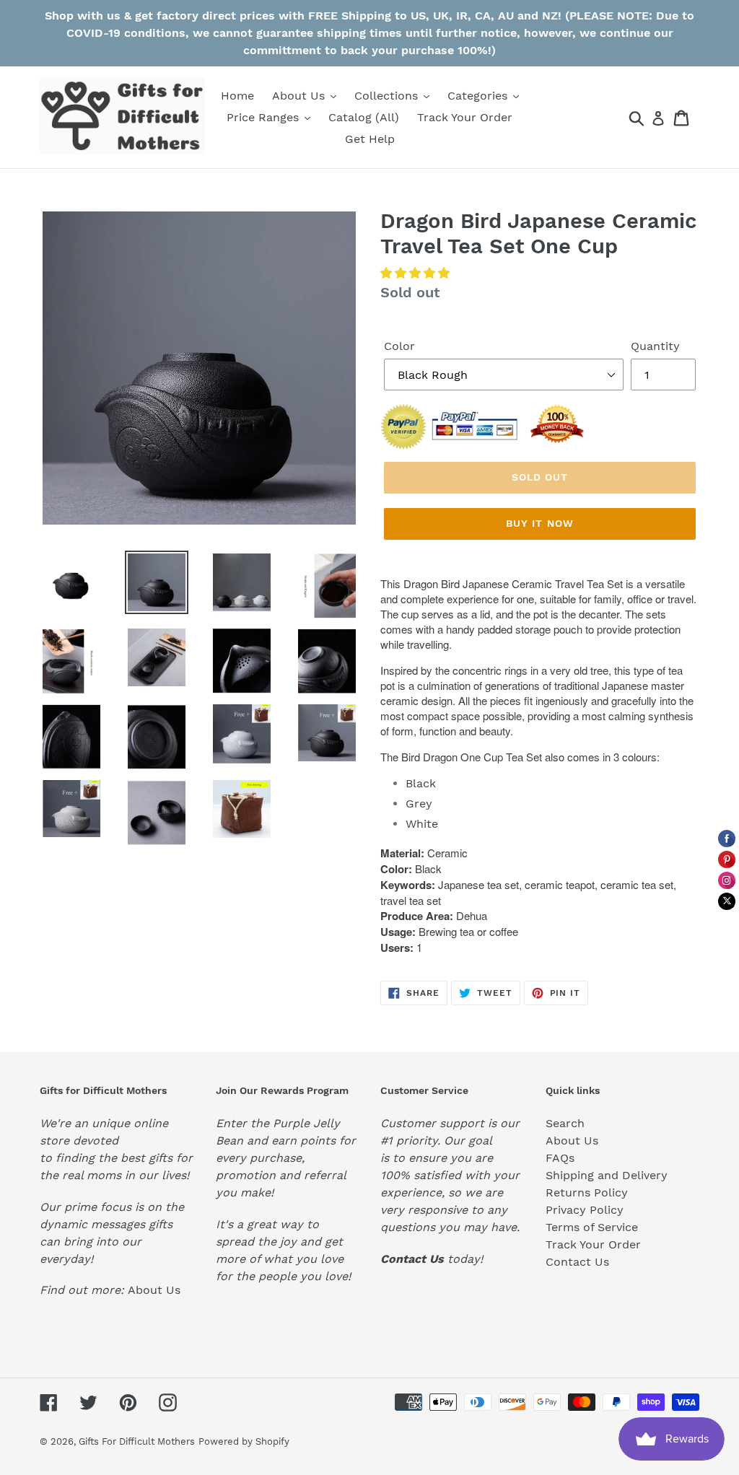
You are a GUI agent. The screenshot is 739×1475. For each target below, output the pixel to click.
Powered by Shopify (243, 1441)
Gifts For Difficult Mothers (137, 1441)
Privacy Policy (585, 1210)
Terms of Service (592, 1227)
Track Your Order (593, 1244)
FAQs (560, 1158)
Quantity (655, 346)
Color (399, 346)
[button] (416, 273)
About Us (154, 1290)
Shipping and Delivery (607, 1175)
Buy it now (540, 523)
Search (565, 1123)
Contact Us (577, 1262)
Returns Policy (587, 1192)
